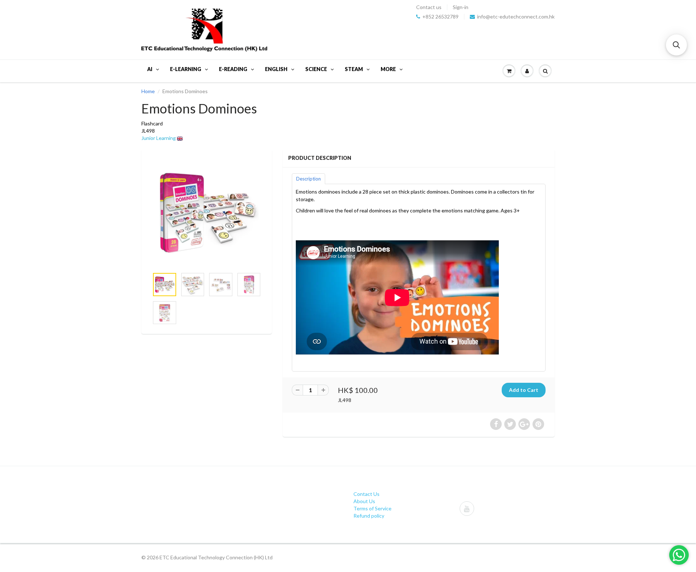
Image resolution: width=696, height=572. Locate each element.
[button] (676, 44)
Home (148, 91)
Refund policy (368, 516)
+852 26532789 (440, 17)
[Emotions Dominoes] (206, 212)
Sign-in (460, 7)
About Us (364, 501)
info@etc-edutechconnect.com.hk (516, 17)
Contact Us (366, 494)
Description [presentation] (308, 179)
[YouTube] (467, 508)
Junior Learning (158, 138)
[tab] (308, 178)
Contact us (429, 7)
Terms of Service (372, 508)
